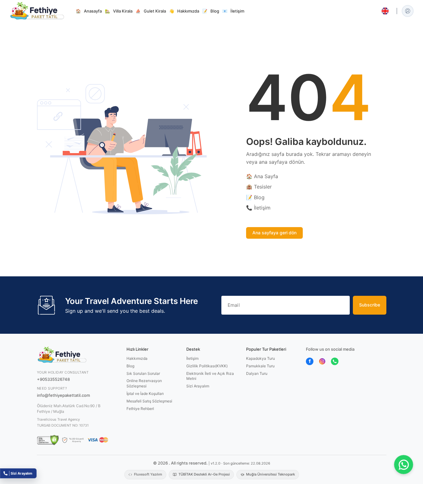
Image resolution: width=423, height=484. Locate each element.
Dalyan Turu (256, 373)
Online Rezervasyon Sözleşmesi (144, 383)
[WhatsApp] (334, 361)
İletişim (192, 358)
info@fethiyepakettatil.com (63, 395)
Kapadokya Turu (260, 358)
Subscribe (369, 304)
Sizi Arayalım (197, 386)
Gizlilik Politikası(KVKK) (207, 366)
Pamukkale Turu (260, 366)
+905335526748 (53, 379)
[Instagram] (322, 361)
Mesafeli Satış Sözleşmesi (149, 401)
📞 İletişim (258, 208)
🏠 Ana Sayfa (262, 176)
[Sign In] (408, 11)
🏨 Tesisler (259, 186)
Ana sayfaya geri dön (274, 232)
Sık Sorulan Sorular (143, 373)
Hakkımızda (136, 358)
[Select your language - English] (385, 11)
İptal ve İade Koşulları (145, 393)
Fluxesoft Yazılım (148, 474)
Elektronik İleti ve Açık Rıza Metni (210, 376)
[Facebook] (309, 361)
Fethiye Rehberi (140, 408)
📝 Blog (255, 197)
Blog (130, 366)
